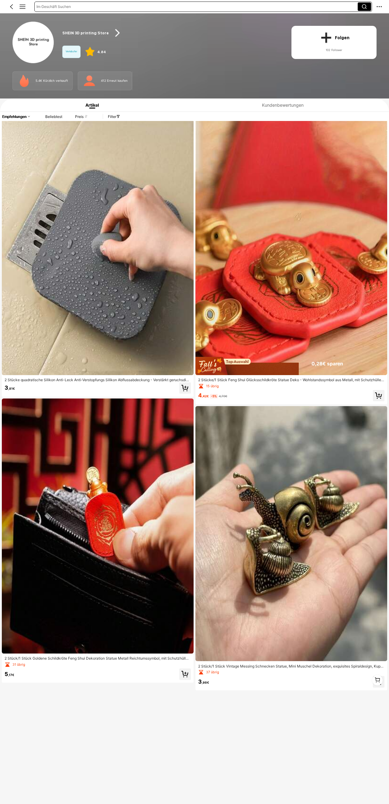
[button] (11, 6)
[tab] (90, 105)
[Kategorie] (22, 6)
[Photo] (24, 81)
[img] (291, 366)
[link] (33, 43)
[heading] (170, 33)
